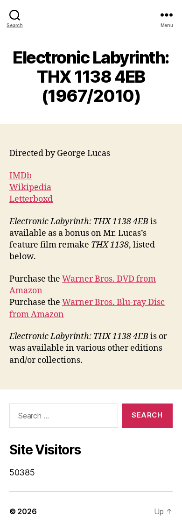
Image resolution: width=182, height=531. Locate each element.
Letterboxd (31, 199)
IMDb (20, 175)
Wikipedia (30, 187)
